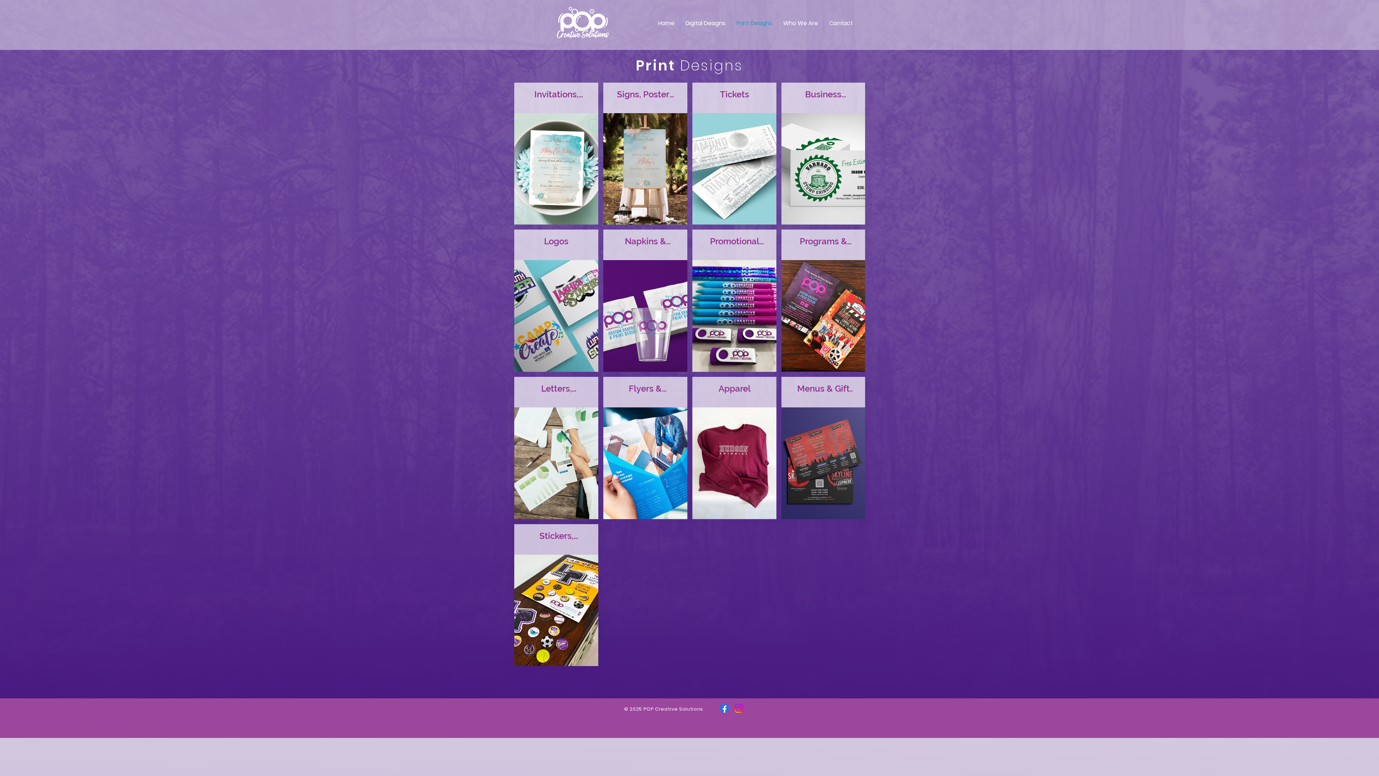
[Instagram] (739, 708)
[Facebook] (724, 708)
